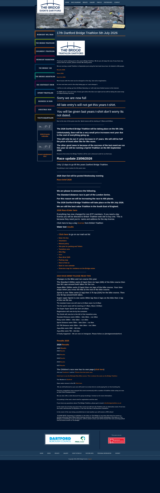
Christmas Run (45, 109)
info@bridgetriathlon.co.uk (112, 403)
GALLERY (92, 2)
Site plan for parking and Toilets (70, 246)
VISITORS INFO (108, 2)
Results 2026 (61, 70)
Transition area (64, 249)
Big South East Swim (45, 84)
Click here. (78, 383)
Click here (63, 234)
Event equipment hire (45, 155)
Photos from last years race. (84, 372)
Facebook (65, 372)
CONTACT (117, 2)
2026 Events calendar (45, 135)
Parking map (63, 260)
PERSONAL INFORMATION (104, 453)
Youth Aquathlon (45, 117)
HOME (67, 2)
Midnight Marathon (45, 59)
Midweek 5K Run (45, 101)
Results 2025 (63, 341)
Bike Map (62, 252)
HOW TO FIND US (76, 453)
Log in (90, 459)
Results (63, 348)
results (70, 227)
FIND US (99, 2)
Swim (60, 254)
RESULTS (85, 2)
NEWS (49, 453)
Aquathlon (45, 76)
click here (99, 369)
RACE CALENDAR (76, 2)
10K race (45, 67)
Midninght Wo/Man (45, 34)
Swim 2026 (60, 73)
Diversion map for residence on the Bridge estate (77, 268)
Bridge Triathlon (45, 42)
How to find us (64, 263)
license (81, 223)
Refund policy (64, 244)
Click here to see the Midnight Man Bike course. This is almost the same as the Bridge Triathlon (87, 376)
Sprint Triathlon (45, 92)
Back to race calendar (67, 266)
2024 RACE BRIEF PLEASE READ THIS (74, 276)
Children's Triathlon (45, 51)
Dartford (69, 379)
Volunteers (63, 241)
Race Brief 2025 (64, 257)
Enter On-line (64, 238)
